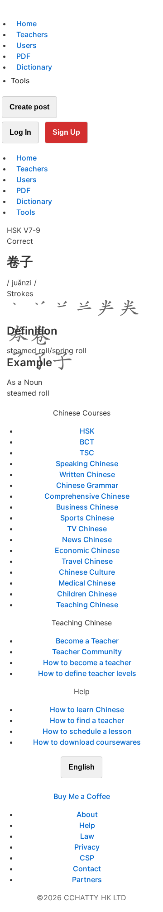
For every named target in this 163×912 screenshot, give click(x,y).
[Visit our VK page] (87, 785)
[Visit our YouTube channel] (97, 785)
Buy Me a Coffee (81, 796)
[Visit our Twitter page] (76, 785)
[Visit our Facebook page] (65, 785)
